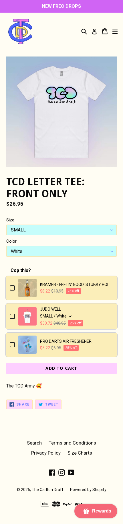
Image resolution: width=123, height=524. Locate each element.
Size (10, 220)
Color (11, 241)
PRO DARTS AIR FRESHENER (66, 341)
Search (34, 443)
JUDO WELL (50, 309)
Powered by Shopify (88, 489)
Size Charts (80, 453)
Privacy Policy (46, 453)
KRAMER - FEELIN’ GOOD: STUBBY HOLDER (76, 284)
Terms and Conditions (72, 443)
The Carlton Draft (47, 489)
